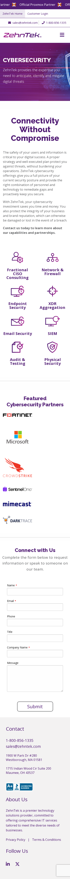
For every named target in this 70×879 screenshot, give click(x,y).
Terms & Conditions (46, 840)
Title (9, 632)
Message (12, 663)
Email (10, 601)
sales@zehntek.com (25, 23)
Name (11, 585)
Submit (35, 706)
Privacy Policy (15, 840)
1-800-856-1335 (56, 23)
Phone (11, 616)
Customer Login (37, 13)
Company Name (17, 647)
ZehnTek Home (13, 13)
